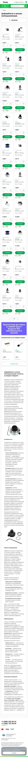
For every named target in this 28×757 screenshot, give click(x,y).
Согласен (14, 753)
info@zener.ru (4, 725)
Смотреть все (14, 363)
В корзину (7, 49)
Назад (4, 10)
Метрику (16, 749)
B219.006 (4, 350)
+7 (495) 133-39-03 (18, 2)
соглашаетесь (7, 750)
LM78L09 (17, 350)
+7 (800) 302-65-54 (8, 721)
